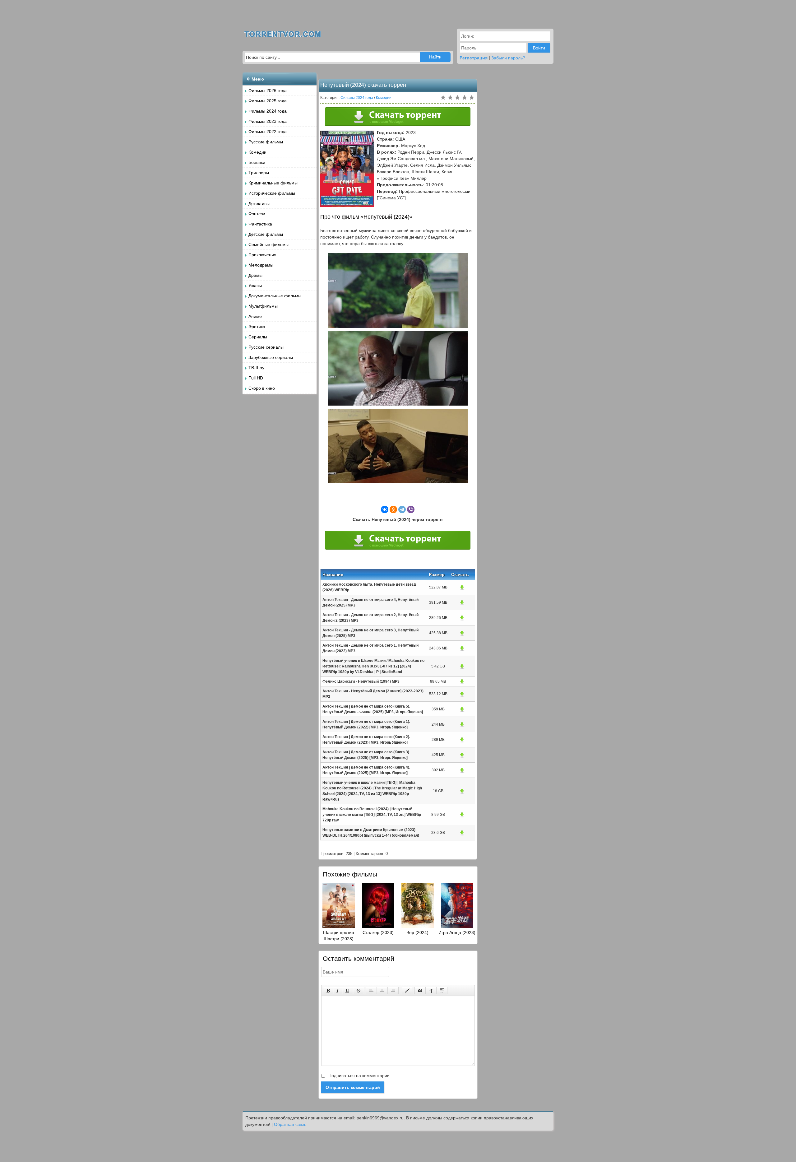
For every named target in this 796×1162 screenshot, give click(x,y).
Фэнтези (256, 213)
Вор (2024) (417, 932)
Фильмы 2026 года (267, 90)
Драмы (255, 275)
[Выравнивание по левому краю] (371, 990)
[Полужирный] (328, 990)
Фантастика (260, 223)
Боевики (256, 162)
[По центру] (382, 990)
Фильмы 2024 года (267, 111)
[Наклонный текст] (337, 990)
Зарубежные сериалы (270, 357)
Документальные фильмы (274, 295)
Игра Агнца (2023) (456, 932)
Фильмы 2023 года (267, 121)
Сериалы (257, 336)
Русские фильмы (265, 141)
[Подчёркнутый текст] (347, 990)
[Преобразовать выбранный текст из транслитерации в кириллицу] (431, 990)
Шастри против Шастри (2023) (338, 935)
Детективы (259, 203)
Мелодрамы (260, 265)
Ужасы (255, 285)
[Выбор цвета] (407, 990)
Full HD (255, 377)
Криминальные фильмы (273, 182)
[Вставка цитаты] (420, 990)
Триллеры (258, 172)
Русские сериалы (266, 347)
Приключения (262, 254)
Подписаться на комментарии (358, 1075)
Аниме (255, 316)
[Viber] (410, 509)
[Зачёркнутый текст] (358, 990)
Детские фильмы (265, 234)
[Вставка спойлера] (441, 990)
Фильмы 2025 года (267, 100)
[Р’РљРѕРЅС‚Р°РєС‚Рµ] (384, 509)
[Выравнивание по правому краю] (393, 990)
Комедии (257, 152)
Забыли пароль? (508, 57)
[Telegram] (402, 509)
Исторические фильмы (271, 193)
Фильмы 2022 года (267, 131)
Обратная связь (290, 1124)
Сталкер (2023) (378, 932)
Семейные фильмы (268, 244)
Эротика (256, 326)
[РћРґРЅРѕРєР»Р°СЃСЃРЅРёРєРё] (393, 509)
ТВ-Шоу (256, 367)
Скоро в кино (261, 388)
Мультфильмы (263, 306)
